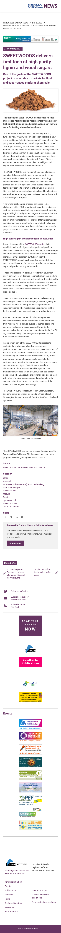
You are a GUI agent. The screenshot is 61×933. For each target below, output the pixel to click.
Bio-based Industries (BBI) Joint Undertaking (23, 484)
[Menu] (8, 6)
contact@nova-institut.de (16, 870)
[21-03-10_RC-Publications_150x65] (30, 666)
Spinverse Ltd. (9, 500)
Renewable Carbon (13, 882)
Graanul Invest (9, 490)
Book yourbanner (30, 626)
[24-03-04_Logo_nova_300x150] (30, 654)
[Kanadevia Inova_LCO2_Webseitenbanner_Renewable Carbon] (30, 42)
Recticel (6, 497)
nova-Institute (11, 911)
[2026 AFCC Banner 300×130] (30, 792)
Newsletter (10, 907)
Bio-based (37, 23)
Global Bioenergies (11, 487)
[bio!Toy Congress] (30, 830)
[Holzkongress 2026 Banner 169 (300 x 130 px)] (30, 767)
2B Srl (5, 478)
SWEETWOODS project (35, 244)
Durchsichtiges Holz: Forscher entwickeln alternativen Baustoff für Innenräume (16, 573)
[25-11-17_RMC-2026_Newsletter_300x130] (30, 729)
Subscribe (15, 543)
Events (8, 886)
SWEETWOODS (10, 503)
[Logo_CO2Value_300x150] (30, 689)
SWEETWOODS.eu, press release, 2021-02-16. (24, 467)
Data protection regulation (44, 902)
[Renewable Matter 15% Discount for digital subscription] (30, 701)
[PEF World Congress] (30, 804)
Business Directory (13, 903)
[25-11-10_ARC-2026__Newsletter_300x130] (30, 741)
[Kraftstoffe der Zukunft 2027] (30, 817)
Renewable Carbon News (15, 23)
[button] (6, 517)
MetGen (6, 493)
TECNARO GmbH (11, 506)
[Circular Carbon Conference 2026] (30, 779)
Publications (10, 890)
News (7, 899)
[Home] (43, 6)
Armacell (7, 481)
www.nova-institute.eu (15, 873)
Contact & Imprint (40, 890)
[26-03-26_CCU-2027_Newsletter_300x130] (30, 754)
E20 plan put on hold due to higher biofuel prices (42, 572)
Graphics (9, 894)
